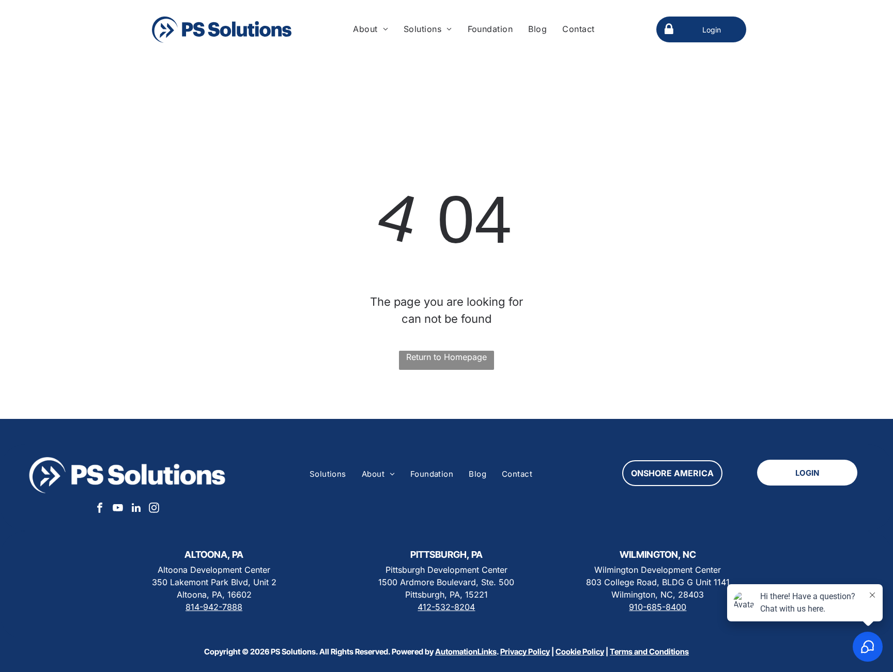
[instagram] (154, 509)
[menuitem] (370, 29)
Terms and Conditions (649, 652)
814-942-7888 (214, 607)
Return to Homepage (446, 357)
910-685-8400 (657, 607)
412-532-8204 (446, 607)
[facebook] (99, 509)
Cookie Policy (580, 652)
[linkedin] (136, 509)
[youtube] (118, 509)
